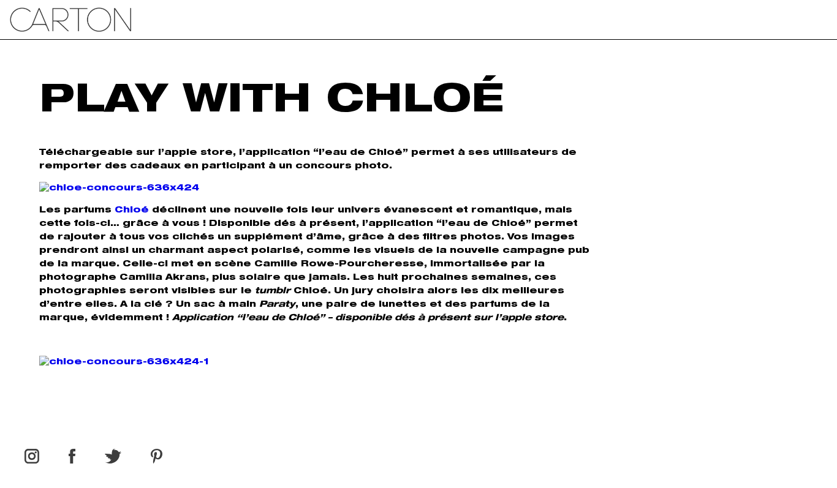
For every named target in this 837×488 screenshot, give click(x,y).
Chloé (133, 210)
